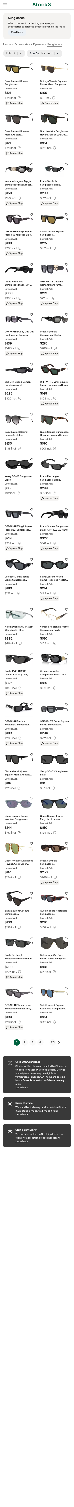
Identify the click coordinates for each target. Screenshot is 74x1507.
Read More (17, 32)
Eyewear (38, 44)
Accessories (22, 44)
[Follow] (31, 64)
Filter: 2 (12, 53)
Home (7, 44)
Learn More (41, 1087)
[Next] (59, 1042)
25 (52, 1042)
